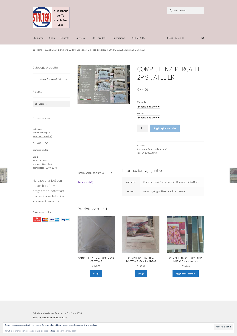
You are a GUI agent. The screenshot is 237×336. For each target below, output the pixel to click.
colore (140, 113)
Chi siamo (38, 37)
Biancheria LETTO (66, 49)
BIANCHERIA (50, 49)
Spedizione (119, 37)
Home (39, 49)
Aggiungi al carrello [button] (185, 273)
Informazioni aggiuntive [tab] (91, 172)
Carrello (80, 37)
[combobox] (51, 79)
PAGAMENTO (138, 37)
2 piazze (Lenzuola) (97, 49)
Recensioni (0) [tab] (85, 182)
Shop (52, 37)
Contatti (65, 37)
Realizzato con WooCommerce (50, 317)
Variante (142, 102)
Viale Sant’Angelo (41, 132)
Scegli (96, 273)
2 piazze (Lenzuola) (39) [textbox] (50, 79)
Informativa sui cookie (68, 331)
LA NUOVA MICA (149, 152)
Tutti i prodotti (98, 37)
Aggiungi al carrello (165, 128)
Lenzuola (81, 49)
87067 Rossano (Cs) (42, 136)
